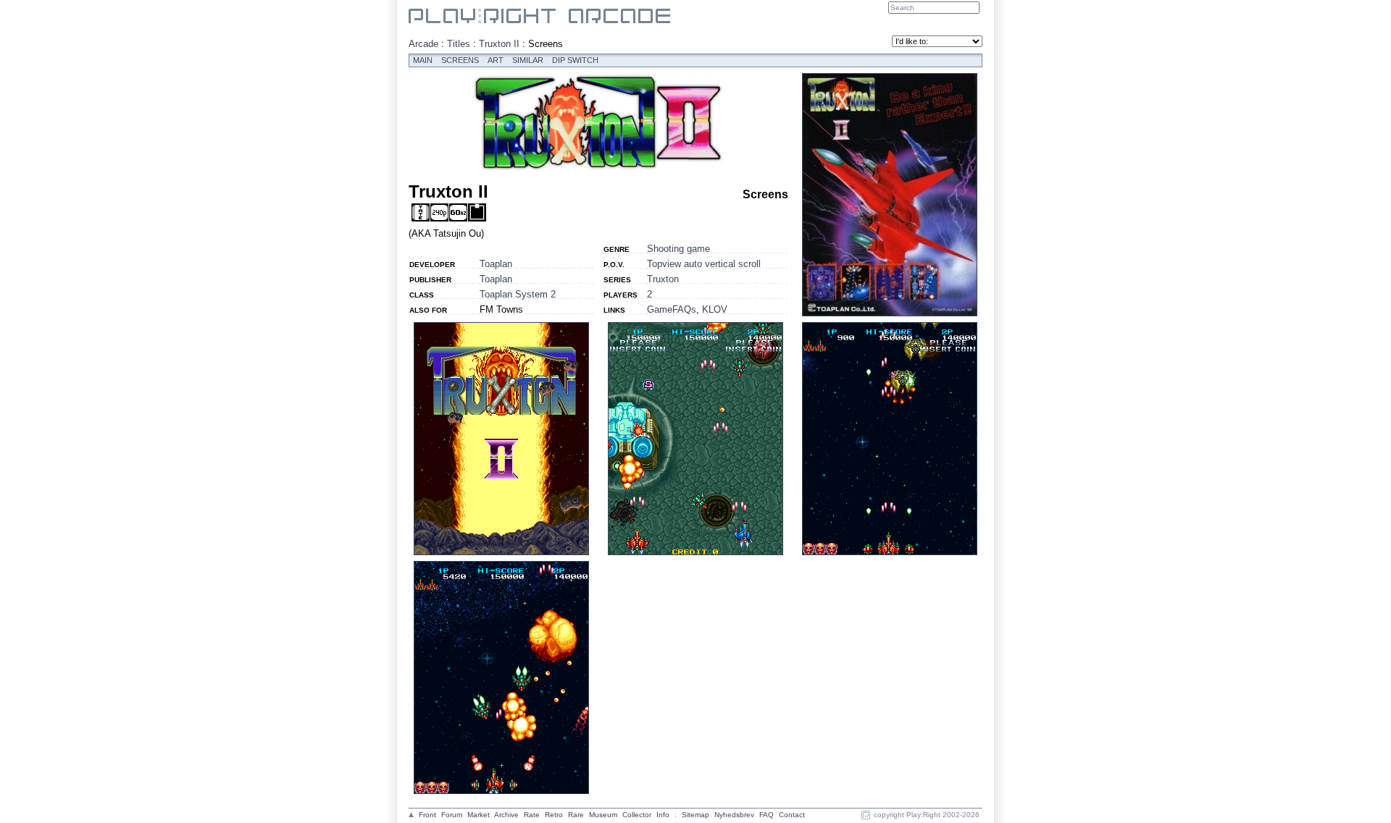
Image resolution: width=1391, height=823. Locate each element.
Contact (792, 815)
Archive (506, 815)
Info (662, 815)
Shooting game (678, 248)
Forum (451, 815)
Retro (554, 815)
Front (427, 815)
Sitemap (695, 815)
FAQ (766, 815)
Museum (603, 815)
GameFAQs (671, 309)
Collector (636, 815)
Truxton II (499, 43)
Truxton (663, 279)
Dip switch (575, 60)
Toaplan (496, 263)
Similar (527, 60)
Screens (460, 60)
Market (478, 815)
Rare (576, 815)
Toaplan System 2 (518, 294)
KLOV (714, 309)
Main (423, 60)
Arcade (423, 43)
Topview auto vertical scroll (704, 263)
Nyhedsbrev (734, 815)
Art (496, 60)
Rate (532, 815)
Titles (458, 43)
